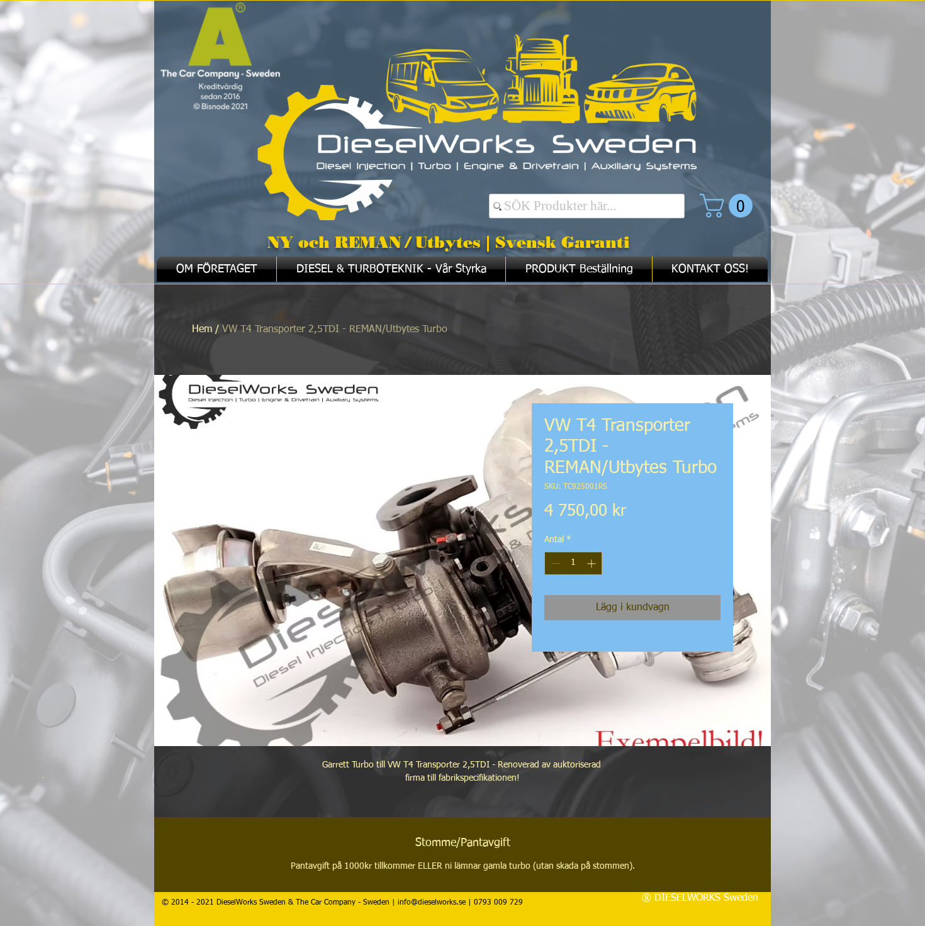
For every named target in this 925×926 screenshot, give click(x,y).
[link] (729, 206)
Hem (202, 330)
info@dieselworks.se (432, 902)
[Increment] (592, 563)
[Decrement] (554, 563)
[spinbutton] (573, 563)
